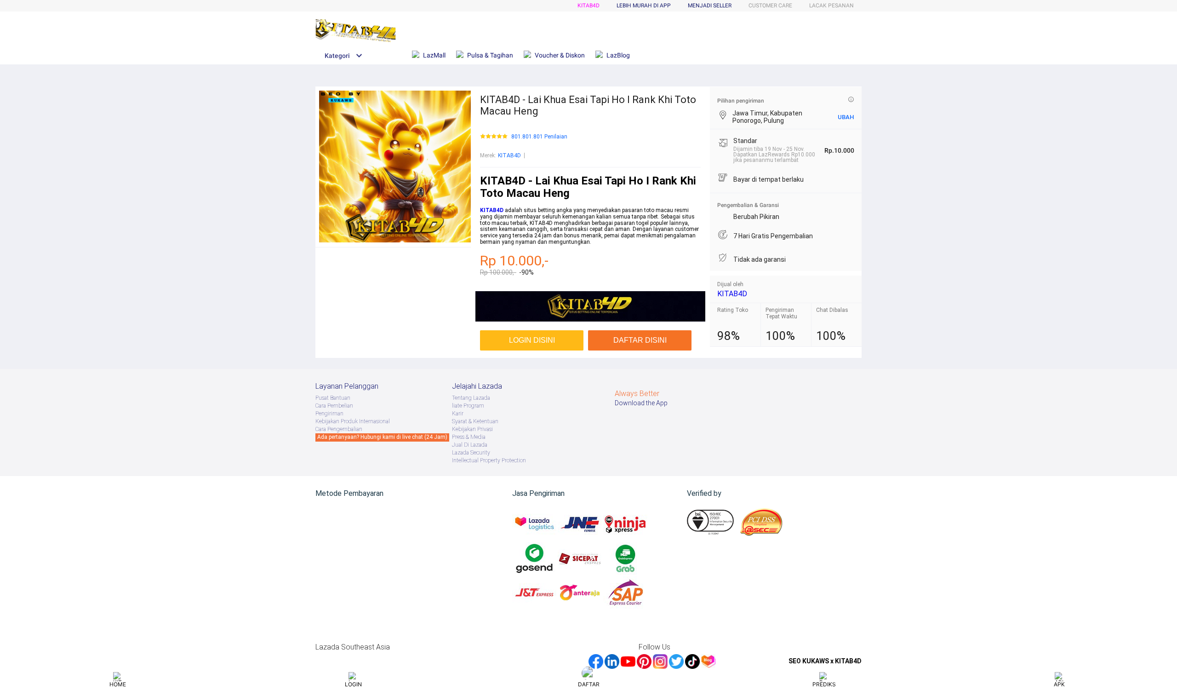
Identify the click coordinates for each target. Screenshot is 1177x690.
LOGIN (353, 684)
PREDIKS (824, 684)
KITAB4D (588, 5)
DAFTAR (589, 684)
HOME (117, 684)
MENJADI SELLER (709, 5)
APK (1059, 684)
